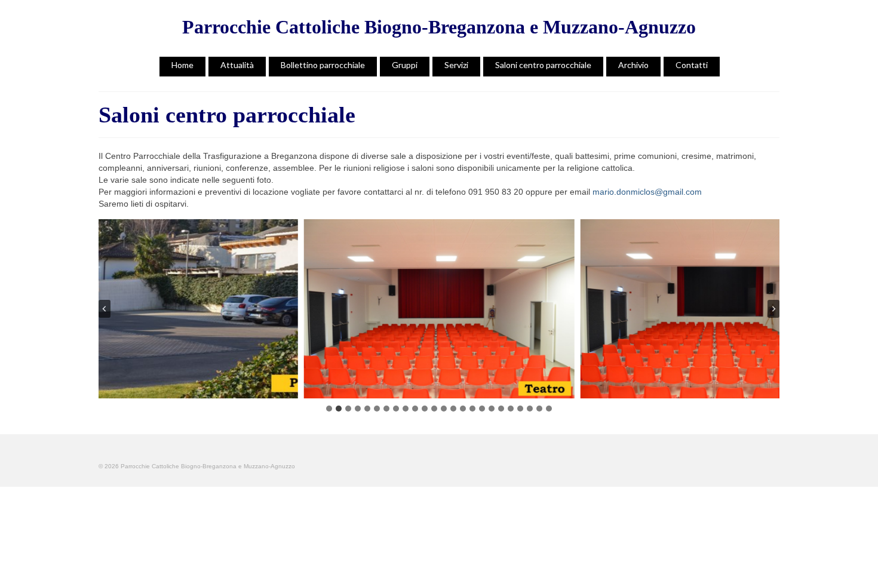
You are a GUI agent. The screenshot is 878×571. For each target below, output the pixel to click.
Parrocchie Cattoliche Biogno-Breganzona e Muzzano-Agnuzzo (439, 27)
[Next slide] (773, 309)
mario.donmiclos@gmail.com (647, 192)
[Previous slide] (104, 309)
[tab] (329, 409)
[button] (162, 308)
